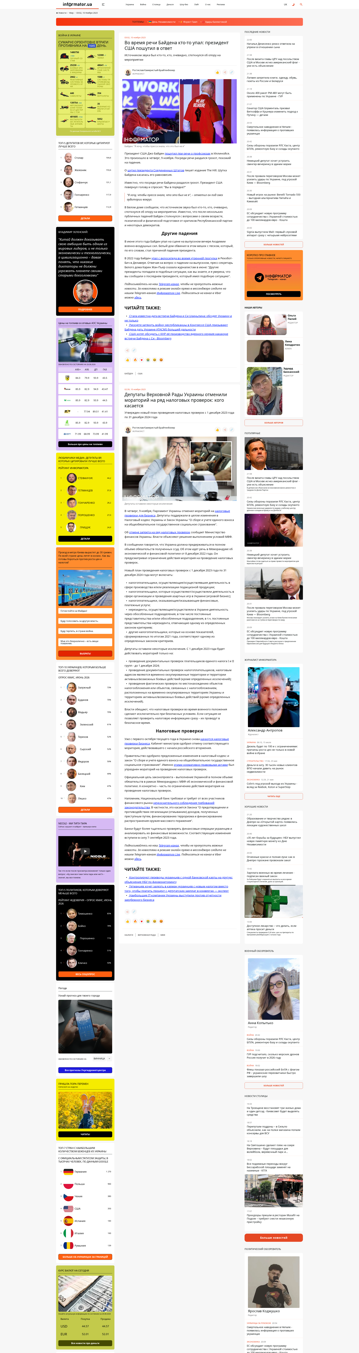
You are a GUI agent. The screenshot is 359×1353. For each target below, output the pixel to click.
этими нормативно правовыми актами (201, 765)
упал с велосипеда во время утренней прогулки (184, 258)
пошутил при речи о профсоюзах (187, 153)
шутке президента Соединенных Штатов (155, 170)
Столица (156, 4)
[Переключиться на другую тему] (293, 4)
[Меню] (103, 4)
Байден (129, 373)
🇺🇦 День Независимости (162, 21)
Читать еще (273, 796)
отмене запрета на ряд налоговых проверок (159, 532)
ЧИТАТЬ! (85, 1134)
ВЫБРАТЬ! (85, 653)
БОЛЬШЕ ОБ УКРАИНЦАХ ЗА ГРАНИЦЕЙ (85, 1256)
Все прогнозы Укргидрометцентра (85, 1070)
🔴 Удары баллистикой (214, 21)
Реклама (221, 4)
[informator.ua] (77, 4)
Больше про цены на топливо (85, 444)
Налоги (129, 935)
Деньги (170, 4)
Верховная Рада (147, 935)
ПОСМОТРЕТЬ (273, 294)
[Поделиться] (225, 72)
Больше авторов (273, 422)
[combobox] (102, 1058)
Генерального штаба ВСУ (90, 131)
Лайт (196, 4)
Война (143, 4)
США (140, 373)
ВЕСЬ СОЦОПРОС (85, 974)
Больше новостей (274, 244)
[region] (85, 1066)
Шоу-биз (184, 4)
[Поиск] (301, 4)
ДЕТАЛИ (85, 218)
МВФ (162, 935)
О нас (208, 4)
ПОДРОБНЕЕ (85, 309)
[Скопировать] (231, 72)
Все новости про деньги (85, 1343)
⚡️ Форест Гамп (188, 21)
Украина (130, 4)
